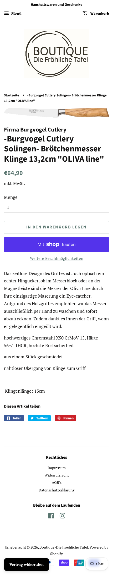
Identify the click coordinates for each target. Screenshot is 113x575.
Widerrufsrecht (56, 475)
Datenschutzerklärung (56, 490)
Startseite (11, 95)
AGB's (56, 482)
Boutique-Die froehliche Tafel (63, 547)
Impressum (57, 467)
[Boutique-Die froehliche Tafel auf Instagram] (62, 516)
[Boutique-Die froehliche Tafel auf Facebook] (51, 516)
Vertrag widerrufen (26, 564)
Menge (11, 197)
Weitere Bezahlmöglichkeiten (56, 258)
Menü (16, 13)
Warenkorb (99, 13)
